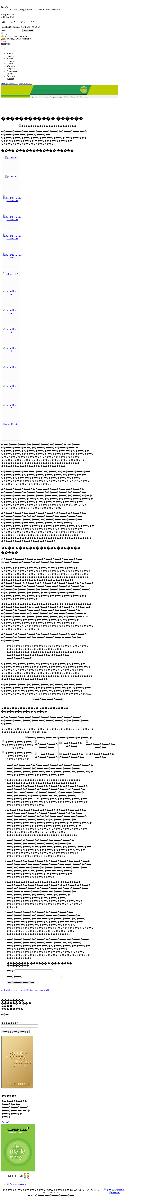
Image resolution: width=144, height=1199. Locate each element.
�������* (15, 976)
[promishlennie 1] (11, 424)
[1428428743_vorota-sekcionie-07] (12, 238)
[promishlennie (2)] (11, 293)
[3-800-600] (11, 176)
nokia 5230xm (27, 990)
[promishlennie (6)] (11, 350)
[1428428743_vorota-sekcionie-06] (12, 219)
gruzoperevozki (42, 990)
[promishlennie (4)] (11, 331)
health (16, 990)
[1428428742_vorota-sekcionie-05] (12, 200)
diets (10, 990)
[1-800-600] (11, 157)
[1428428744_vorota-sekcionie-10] (12, 257)
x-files (4, 990)
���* (11, 970)
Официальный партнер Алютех (16, 83)
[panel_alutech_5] (11, 274)
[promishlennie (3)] (11, 312)
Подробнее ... (8, 1122)
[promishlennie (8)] (11, 388)
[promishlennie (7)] (11, 369)
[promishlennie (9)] (11, 408)
